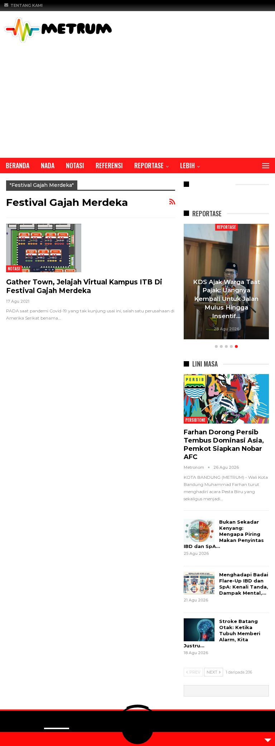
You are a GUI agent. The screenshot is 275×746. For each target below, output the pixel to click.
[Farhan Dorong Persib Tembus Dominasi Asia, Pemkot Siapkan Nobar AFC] (226, 399)
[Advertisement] (137, 96)
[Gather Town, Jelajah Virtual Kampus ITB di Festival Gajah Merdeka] (43, 248)
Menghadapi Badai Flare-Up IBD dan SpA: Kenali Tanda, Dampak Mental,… (243, 584)
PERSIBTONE (195, 420)
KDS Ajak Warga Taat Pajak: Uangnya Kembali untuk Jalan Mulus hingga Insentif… (226, 299)
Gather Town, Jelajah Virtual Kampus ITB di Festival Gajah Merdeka (84, 286)
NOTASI (75, 165)
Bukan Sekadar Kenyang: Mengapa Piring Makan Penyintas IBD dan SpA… (224, 534)
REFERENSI (109, 165)
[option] (226, 283)
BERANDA (17, 165)
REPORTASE (149, 165)
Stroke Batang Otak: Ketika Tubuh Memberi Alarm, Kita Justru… (222, 633)
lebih (187, 165)
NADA (47, 165)
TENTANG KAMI (26, 5)
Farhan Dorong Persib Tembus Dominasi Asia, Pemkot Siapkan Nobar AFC (224, 444)
